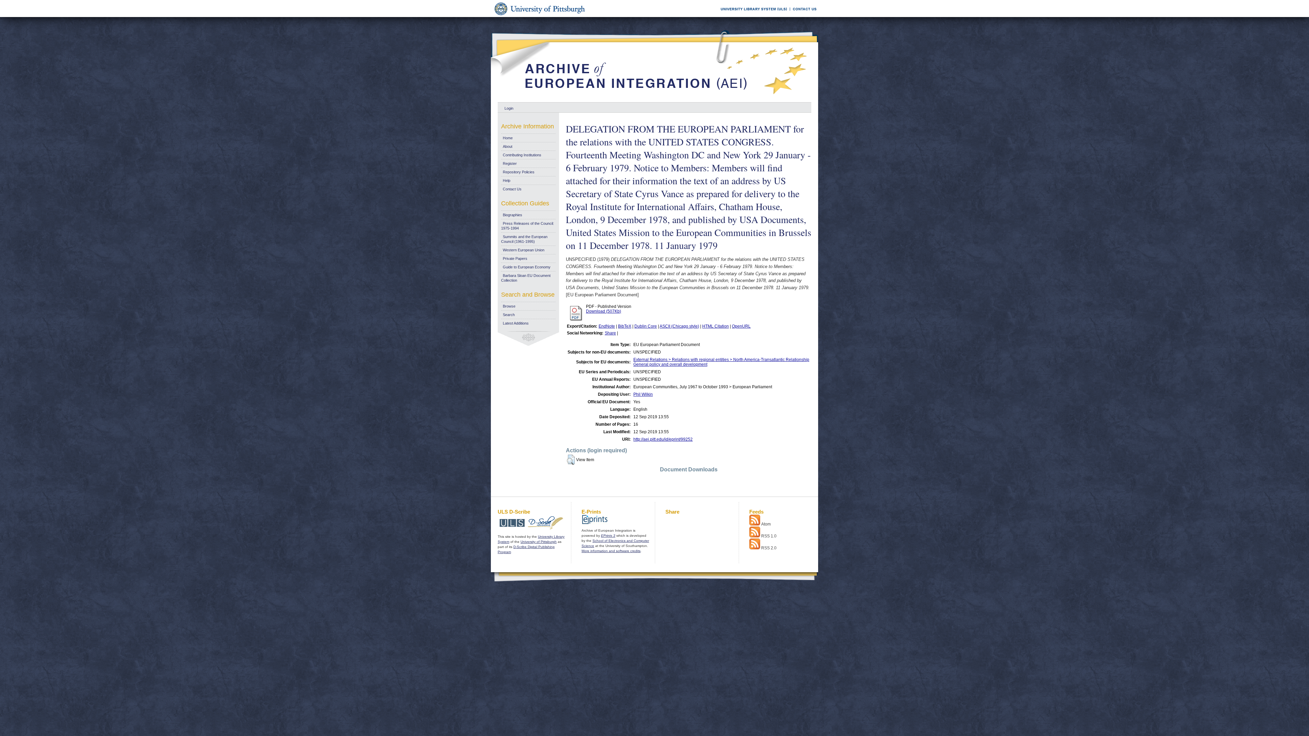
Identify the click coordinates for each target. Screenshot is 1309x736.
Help (506, 180)
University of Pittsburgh (539, 542)
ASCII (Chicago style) (679, 326)
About (507, 146)
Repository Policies (519, 172)
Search (509, 315)
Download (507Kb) (603, 311)
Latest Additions (516, 323)
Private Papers (515, 258)
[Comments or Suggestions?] (803, 16)
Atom (766, 524)
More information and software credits (611, 551)
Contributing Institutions (522, 155)
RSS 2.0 (769, 548)
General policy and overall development (670, 364)
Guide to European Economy (527, 267)
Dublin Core (645, 326)
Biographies (512, 215)
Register (510, 163)
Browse (509, 306)
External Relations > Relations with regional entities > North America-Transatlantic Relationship (721, 359)
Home (508, 138)
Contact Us (512, 189)
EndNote (607, 326)
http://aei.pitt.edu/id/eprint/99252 (663, 439)
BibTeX (624, 326)
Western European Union (523, 250)
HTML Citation (715, 326)
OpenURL (741, 326)
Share (610, 333)
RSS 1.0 (769, 536)
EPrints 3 (608, 535)
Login (509, 108)
